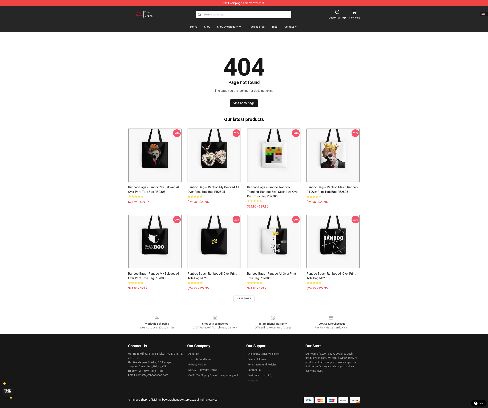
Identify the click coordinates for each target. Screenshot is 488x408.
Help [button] (481, 403)
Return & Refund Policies (261, 364)
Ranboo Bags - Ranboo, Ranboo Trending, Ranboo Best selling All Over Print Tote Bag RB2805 (272, 191)
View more (244, 298)
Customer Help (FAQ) (259, 375)
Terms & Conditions (199, 359)
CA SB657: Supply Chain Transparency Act (213, 375)
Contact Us (254, 369)
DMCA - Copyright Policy (202, 369)
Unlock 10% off (7, 391)
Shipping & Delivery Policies (263, 353)
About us (193, 353)
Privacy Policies (197, 364)
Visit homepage (244, 103)
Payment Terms (256, 359)
